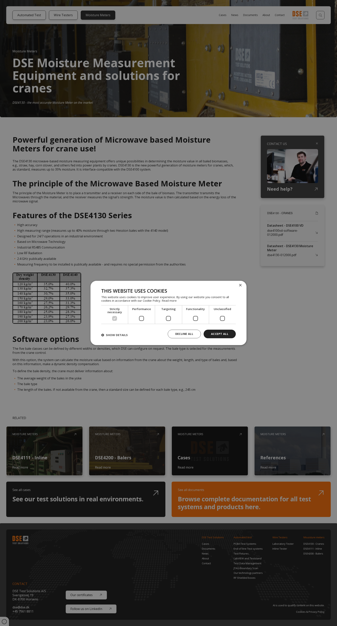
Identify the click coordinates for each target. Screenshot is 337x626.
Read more (169, 300)
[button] (114, 335)
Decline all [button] (184, 334)
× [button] (240, 285)
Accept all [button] (219, 334)
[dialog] (168, 313)
